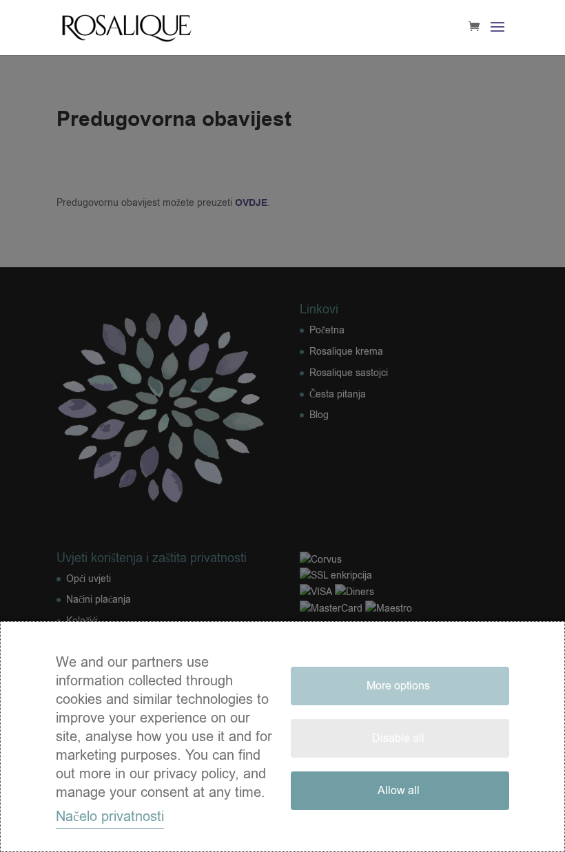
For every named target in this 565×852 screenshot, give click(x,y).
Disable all (398, 738)
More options (398, 686)
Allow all (399, 790)
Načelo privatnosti (110, 816)
